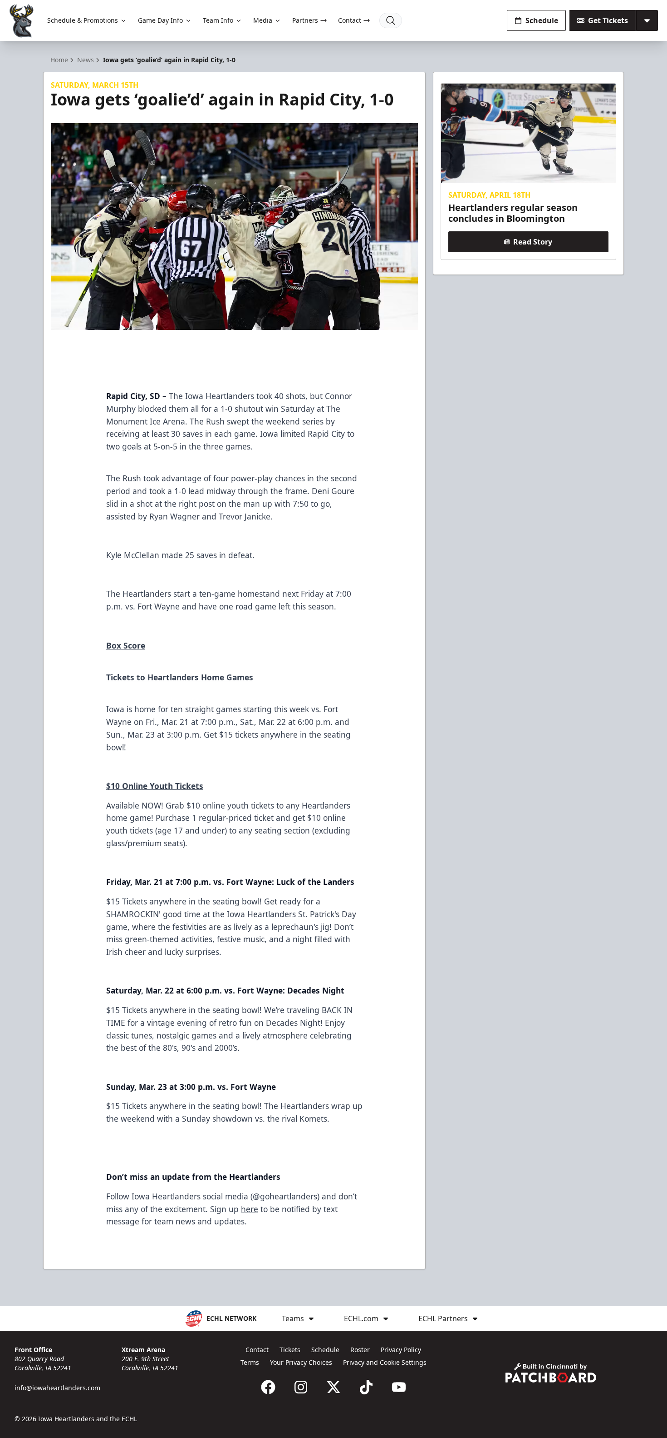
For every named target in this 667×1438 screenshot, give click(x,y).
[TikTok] (366, 1387)
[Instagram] (301, 1387)
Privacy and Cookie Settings (385, 1362)
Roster (360, 1349)
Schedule (541, 20)
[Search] (390, 20)
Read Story (532, 242)
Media (262, 20)
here (249, 1208)
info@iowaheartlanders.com (57, 1387)
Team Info (218, 20)
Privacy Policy (401, 1349)
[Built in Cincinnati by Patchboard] (550, 1373)
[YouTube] (399, 1387)
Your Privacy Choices (301, 1362)
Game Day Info (160, 20)
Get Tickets (608, 20)
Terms (249, 1362)
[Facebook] (268, 1387)
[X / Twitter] (333, 1387)
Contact (349, 20)
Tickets (290, 1349)
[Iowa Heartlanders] (21, 21)
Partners (305, 20)
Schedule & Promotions (82, 20)
